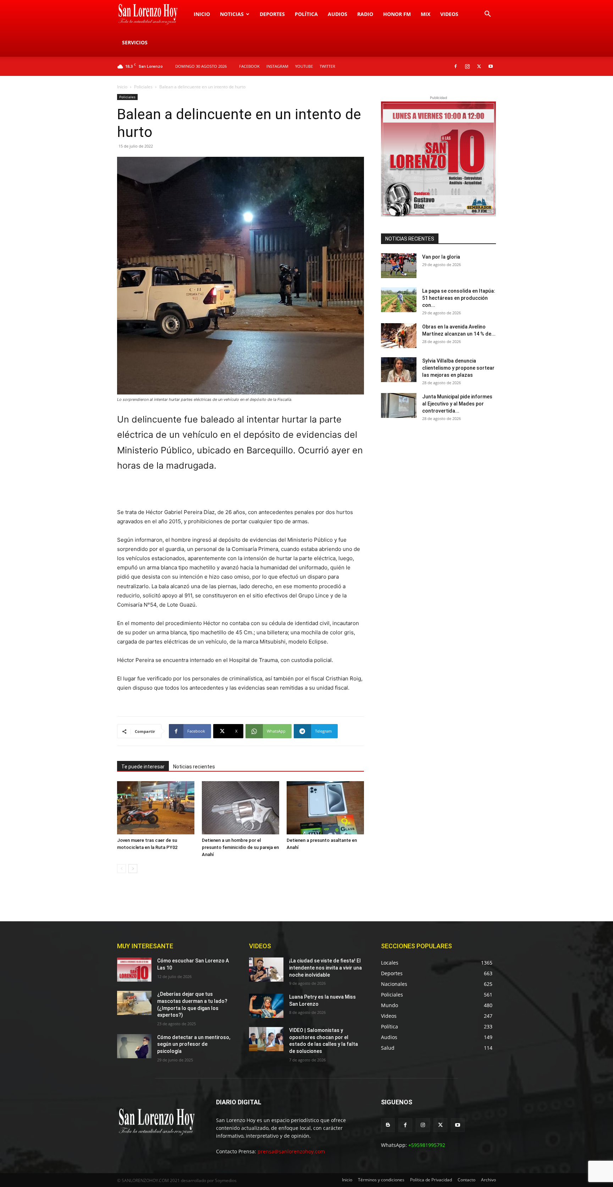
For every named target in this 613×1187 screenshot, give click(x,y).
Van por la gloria (441, 257)
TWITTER (327, 66)
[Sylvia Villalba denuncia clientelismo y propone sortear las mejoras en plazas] (398, 369)
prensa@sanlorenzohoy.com (291, 1151)
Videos (449, 14)
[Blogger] (388, 1125)
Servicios (135, 42)
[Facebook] (455, 66)
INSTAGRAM (277, 66)
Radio (365, 14)
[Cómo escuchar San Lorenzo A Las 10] (134, 969)
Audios (337, 14)
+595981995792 (426, 1145)
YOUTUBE (304, 66)
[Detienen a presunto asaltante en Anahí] (325, 807)
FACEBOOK (249, 66)
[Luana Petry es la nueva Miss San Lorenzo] (266, 1006)
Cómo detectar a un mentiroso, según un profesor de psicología (193, 1044)
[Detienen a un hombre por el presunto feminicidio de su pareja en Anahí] (240, 807)
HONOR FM (397, 14)
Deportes (272, 14)
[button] (487, 14)
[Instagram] (467, 66)
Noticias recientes (194, 766)
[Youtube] (490, 66)
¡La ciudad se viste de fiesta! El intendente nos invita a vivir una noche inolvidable (325, 967)
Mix (425, 14)
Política (306, 14)
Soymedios (226, 1180)
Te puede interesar (143, 766)
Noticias (232, 14)
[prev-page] (121, 868)
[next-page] (132, 868)
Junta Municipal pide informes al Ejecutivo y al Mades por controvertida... (457, 404)
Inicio (202, 14)
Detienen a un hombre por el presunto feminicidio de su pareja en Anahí (240, 847)
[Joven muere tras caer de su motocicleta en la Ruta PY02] (155, 807)
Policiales (143, 87)
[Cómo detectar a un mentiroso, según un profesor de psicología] (134, 1046)
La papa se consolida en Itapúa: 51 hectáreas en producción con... (458, 298)
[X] (479, 66)
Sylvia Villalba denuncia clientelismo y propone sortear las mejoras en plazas (458, 368)
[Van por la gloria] (398, 265)
